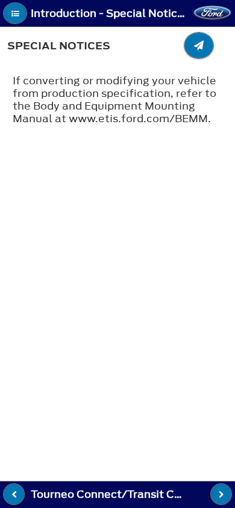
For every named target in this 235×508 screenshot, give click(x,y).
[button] (15, 13)
